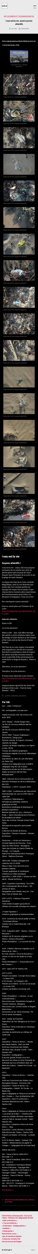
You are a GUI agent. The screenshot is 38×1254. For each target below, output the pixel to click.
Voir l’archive (7, 1190)
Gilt (15, 29)
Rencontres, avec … (10, 1234)
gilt (20, 696)
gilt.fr (10, 1250)
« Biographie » (8, 1231)
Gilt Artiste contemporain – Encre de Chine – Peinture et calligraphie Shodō (17, 1217)
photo (24, 696)
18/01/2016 (25, 29)
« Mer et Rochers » (9, 1220)
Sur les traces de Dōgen (12, 1242)
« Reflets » (6, 1228)
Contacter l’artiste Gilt (11, 1239)
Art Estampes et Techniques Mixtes (19, 16)
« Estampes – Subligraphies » (14, 1226)
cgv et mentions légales (12, 1236)
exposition (14, 696)
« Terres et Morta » (10, 1223)
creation (7, 696)
